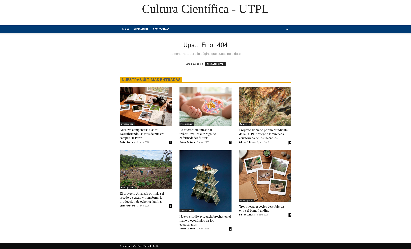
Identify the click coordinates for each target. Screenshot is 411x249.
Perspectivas (161, 29)
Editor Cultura (127, 142)
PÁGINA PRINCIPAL (215, 64)
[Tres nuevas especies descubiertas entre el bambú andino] (265, 176)
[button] (287, 29)
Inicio (125, 29)
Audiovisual (141, 29)
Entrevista (245, 124)
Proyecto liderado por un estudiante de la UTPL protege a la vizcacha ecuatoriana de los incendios (263, 134)
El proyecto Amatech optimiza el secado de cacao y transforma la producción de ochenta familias (142, 197)
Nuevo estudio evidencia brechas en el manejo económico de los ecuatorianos (205, 220)
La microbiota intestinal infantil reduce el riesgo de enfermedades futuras (197, 133)
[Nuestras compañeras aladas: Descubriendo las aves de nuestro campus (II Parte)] (146, 106)
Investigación (127, 123)
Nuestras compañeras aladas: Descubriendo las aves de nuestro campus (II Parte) (142, 133)
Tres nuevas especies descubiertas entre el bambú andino (261, 208)
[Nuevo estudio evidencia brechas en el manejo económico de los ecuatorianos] (205, 181)
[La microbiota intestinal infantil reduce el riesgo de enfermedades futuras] (205, 106)
